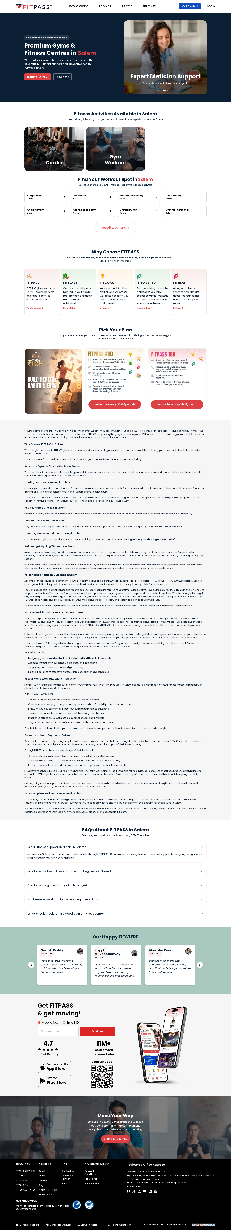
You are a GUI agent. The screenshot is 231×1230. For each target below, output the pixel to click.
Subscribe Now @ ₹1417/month (177, 404)
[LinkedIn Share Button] (150, 1191)
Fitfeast (127, 6)
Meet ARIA (104, 308)
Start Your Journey (115, 1139)
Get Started (190, 6)
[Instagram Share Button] (139, 1191)
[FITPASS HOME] (34, 6)
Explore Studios (36, 76)
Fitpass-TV (149, 6)
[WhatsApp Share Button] (155, 1191)
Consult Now (69, 308)
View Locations (33, 308)
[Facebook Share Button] (128, 1191)
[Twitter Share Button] (133, 1191)
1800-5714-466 (149, 1182)
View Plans (62, 76)
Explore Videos (143, 308)
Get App (177, 308)
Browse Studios (78, 6)
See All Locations (113, 227)
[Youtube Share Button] (144, 1191)
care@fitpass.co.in (176, 1182)
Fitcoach (105, 6)
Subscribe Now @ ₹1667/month (115, 404)
